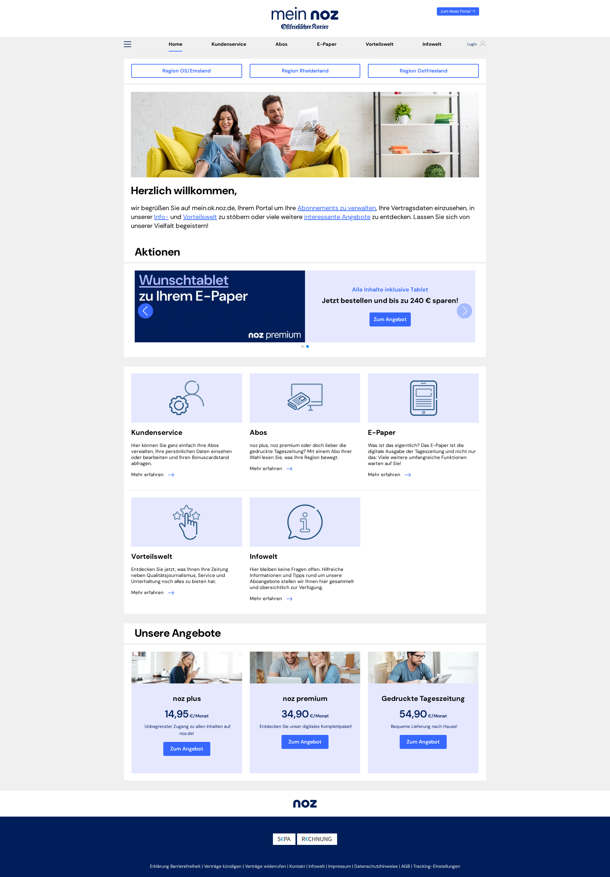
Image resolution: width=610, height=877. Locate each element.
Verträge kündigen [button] (222, 866)
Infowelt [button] (316, 866)
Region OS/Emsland (186, 70)
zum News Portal (456, 11)
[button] (127, 44)
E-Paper (326, 44)
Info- (161, 217)
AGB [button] (405, 866)
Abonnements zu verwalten (336, 208)
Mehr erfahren (148, 474)
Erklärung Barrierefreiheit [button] (175, 866)
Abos (281, 44)
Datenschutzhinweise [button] (376, 866)
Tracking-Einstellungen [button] (436, 866)
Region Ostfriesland (423, 70)
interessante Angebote (337, 217)
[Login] (471, 44)
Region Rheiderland (305, 70)
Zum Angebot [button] (186, 748)
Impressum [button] (339, 866)
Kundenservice (229, 44)
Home (175, 44)
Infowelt (432, 44)
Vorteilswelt (379, 44)
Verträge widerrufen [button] (265, 866)
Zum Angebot (390, 319)
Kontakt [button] (297, 866)
